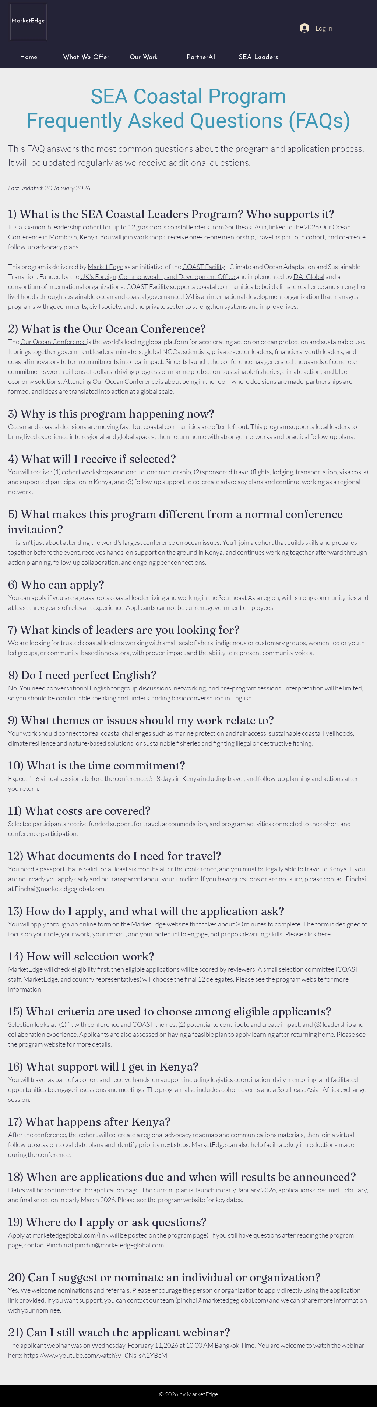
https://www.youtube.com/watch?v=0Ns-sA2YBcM (96, 1355)
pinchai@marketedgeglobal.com (119, 1245)
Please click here (307, 934)
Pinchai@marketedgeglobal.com (59, 889)
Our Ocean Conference (53, 342)
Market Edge (105, 267)
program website (299, 979)
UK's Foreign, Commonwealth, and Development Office (158, 276)
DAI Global (308, 276)
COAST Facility (203, 267)
